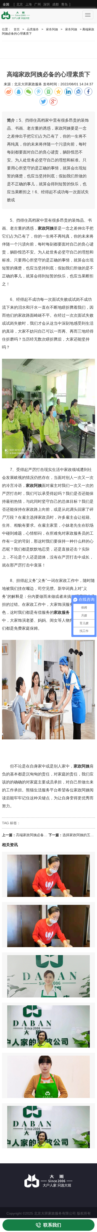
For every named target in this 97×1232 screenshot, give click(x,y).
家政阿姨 (46, 228)
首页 (17, 29)
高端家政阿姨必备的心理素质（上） (44, 835)
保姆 (34, 628)
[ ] (36, 4)
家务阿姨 (52, 29)
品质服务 (33, 29)
